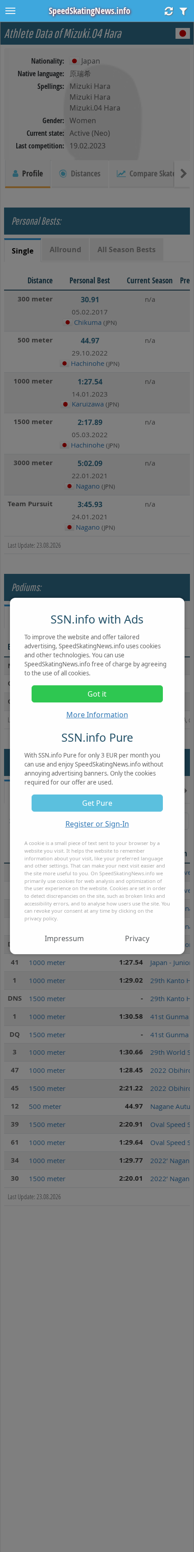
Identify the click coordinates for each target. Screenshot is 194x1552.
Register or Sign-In (97, 824)
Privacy (137, 938)
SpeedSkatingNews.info (89, 11)
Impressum (64, 938)
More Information (97, 715)
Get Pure (97, 803)
